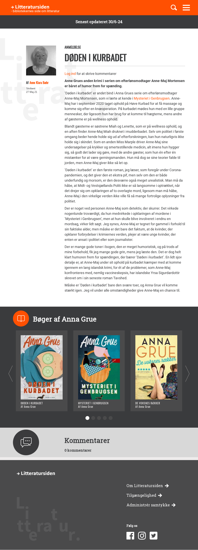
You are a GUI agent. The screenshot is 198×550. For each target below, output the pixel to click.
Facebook (130, 536)
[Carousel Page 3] (99, 418)
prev (10, 373)
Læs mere (33, 403)
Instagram (142, 536)
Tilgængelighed (141, 495)
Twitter (153, 536)
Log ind (70, 74)
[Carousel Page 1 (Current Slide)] (87, 418)
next (187, 373)
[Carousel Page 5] (111, 418)
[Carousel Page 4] (105, 418)
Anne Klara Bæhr (39, 82)
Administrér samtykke (148, 505)
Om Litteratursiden (144, 485)
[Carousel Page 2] (93, 418)
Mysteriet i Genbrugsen (152, 98)
